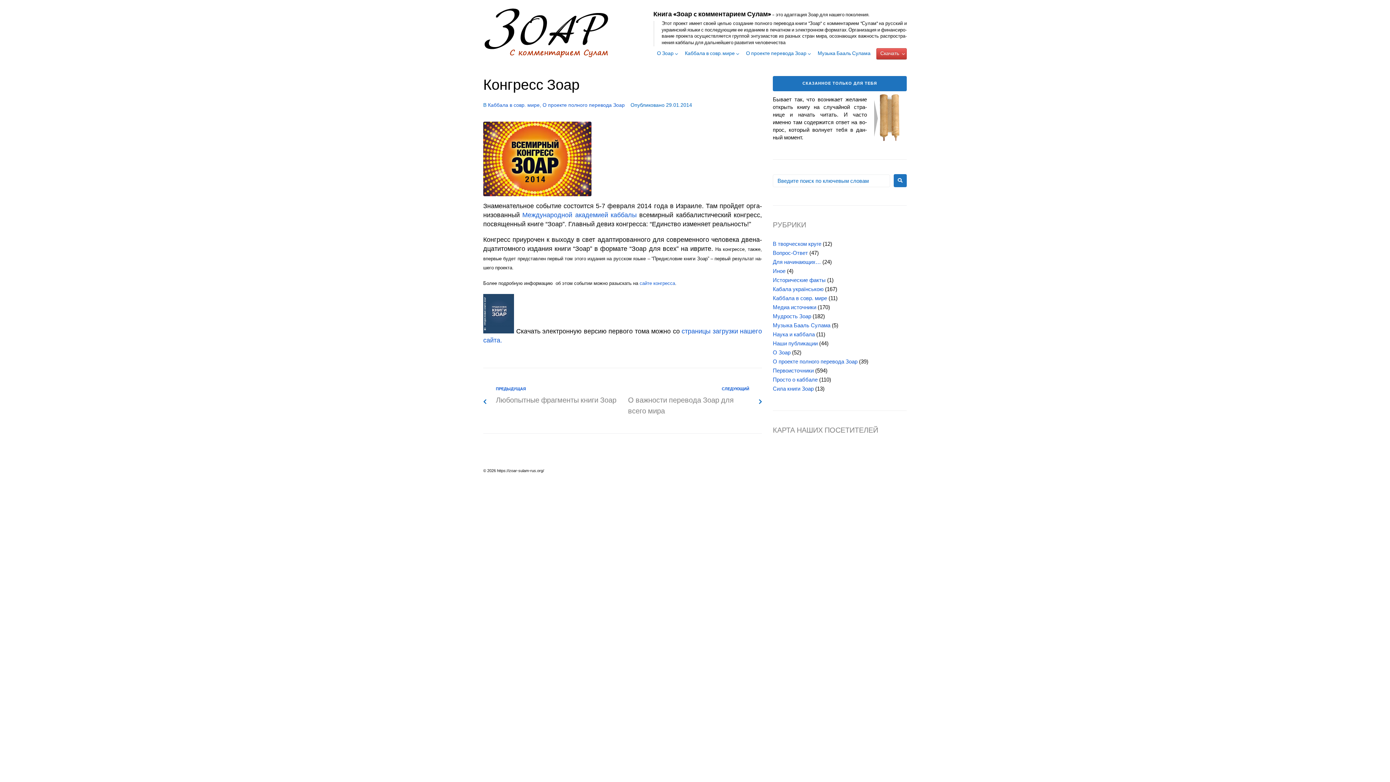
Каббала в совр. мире (710, 54)
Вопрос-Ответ (790, 253)
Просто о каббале (795, 380)
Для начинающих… (797, 262)
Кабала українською (798, 289)
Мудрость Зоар (792, 316)
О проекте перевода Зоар (776, 54)
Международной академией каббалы (579, 215)
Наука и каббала (794, 334)
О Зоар (665, 54)
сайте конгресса (657, 283)
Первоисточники (793, 370)
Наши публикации (795, 343)
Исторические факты (799, 280)
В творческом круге (797, 244)
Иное (779, 271)
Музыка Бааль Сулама (844, 54)
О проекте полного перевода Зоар (584, 105)
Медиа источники (794, 307)
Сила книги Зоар (793, 389)
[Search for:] (831, 181)
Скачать (889, 54)
